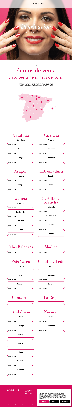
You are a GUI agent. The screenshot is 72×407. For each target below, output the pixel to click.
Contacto (55, 3)
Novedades (61, 3)
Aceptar (44, 401)
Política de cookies (48, 404)
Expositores (18, 3)
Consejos (48, 3)
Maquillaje (10, 3)
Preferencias (65, 401)
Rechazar (54, 401)
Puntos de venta (26, 3)
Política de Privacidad (55, 404)
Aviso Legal (62, 404)
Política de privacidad (19, 405)
